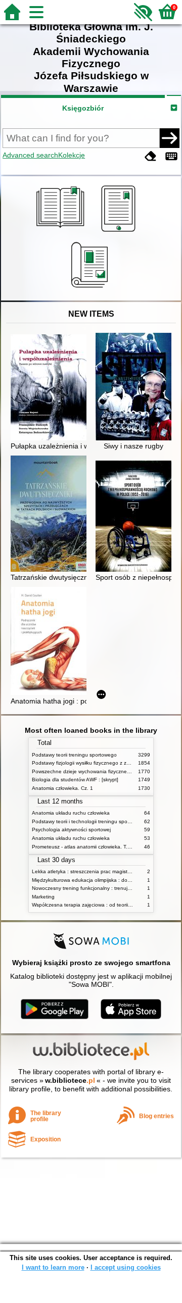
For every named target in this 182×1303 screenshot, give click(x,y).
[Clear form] (151, 156)
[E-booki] (120, 232)
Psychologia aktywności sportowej (71, 829)
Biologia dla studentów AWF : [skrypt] (75, 779)
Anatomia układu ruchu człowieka (71, 813)
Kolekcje (71, 155)
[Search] (169, 137)
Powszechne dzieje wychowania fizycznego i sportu (92, 771)
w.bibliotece (70, 1080)
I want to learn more (53, 1267)
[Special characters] (171, 156)
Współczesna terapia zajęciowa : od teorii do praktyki (93, 905)
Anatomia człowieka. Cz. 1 (62, 788)
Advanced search (30, 155)
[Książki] (62, 232)
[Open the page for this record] (51, 388)
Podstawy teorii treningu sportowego (74, 755)
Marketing (43, 896)
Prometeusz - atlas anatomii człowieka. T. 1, (82, 846)
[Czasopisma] (91, 289)
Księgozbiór (83, 108)
